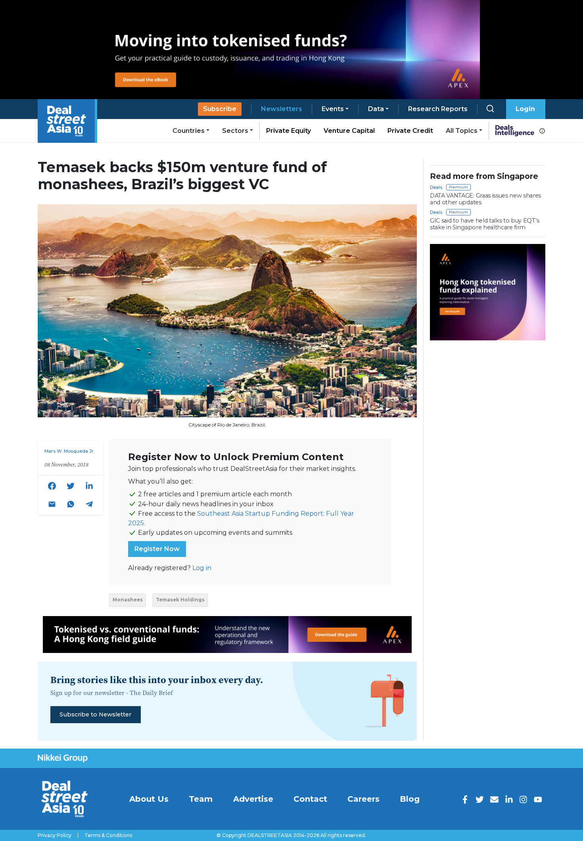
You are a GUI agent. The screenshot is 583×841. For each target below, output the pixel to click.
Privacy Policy (54, 835)
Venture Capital (349, 130)
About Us (149, 799)
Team (201, 799)
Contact (310, 799)
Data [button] (376, 109)
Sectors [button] (235, 130)
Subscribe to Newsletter (95, 714)
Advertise (253, 799)
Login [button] (525, 109)
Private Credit (410, 130)
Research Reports (438, 109)
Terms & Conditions (108, 835)
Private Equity (288, 130)
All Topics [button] (462, 130)
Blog (410, 799)
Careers (363, 799)
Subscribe (219, 109)
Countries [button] (189, 130)
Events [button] (333, 109)
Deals (436, 187)
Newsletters (281, 109)
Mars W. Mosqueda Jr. (69, 451)
